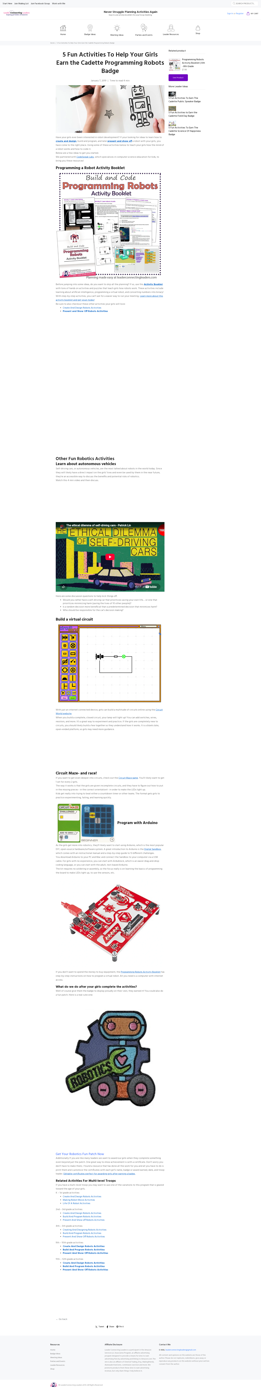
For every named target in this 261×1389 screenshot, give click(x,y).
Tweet (101, 1326)
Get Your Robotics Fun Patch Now (80, 1154)
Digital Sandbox (152, 849)
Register (240, 13)
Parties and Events (57, 1361)
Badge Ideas (55, 1353)
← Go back (61, 1319)
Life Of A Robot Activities (76, 1203)
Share (111, 1326)
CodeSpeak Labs (85, 157)
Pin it (121, 1326)
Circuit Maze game (128, 778)
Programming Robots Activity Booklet (141, 972)
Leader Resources (57, 1365)
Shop (52, 1369)
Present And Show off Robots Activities (84, 1220)
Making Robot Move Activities (79, 1200)
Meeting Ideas (56, 1357)
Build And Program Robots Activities (82, 1217)
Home (52, 43)
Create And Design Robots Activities (82, 308)
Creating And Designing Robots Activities (84, 1230)
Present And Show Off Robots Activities (84, 1237)
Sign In (230, 13)
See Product (178, 77)
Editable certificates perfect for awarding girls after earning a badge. (99, 1174)
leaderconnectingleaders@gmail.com (181, 1350)
